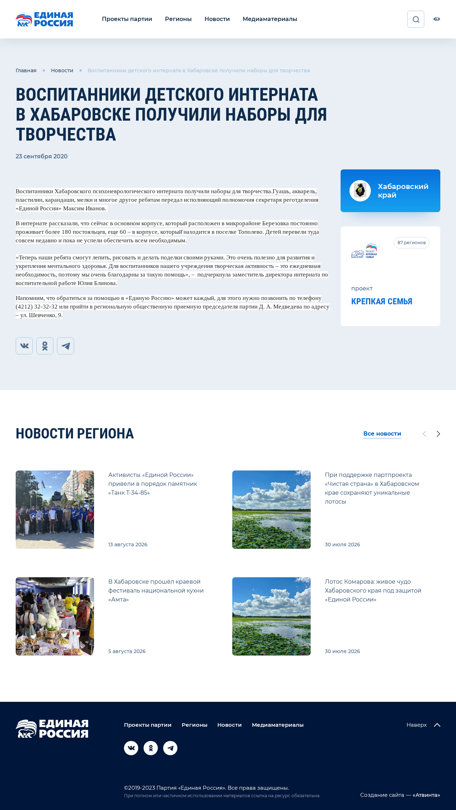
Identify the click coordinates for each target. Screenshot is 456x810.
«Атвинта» (425, 794)
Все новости (382, 433)
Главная (26, 70)
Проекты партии (127, 19)
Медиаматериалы (270, 19)
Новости (217, 19)
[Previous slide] (424, 434)
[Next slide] (438, 433)
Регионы (178, 19)
